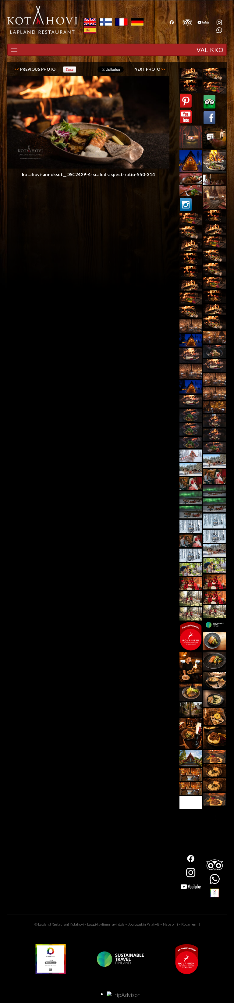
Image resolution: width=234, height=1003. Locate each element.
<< (34, 69)
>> (149, 69)
